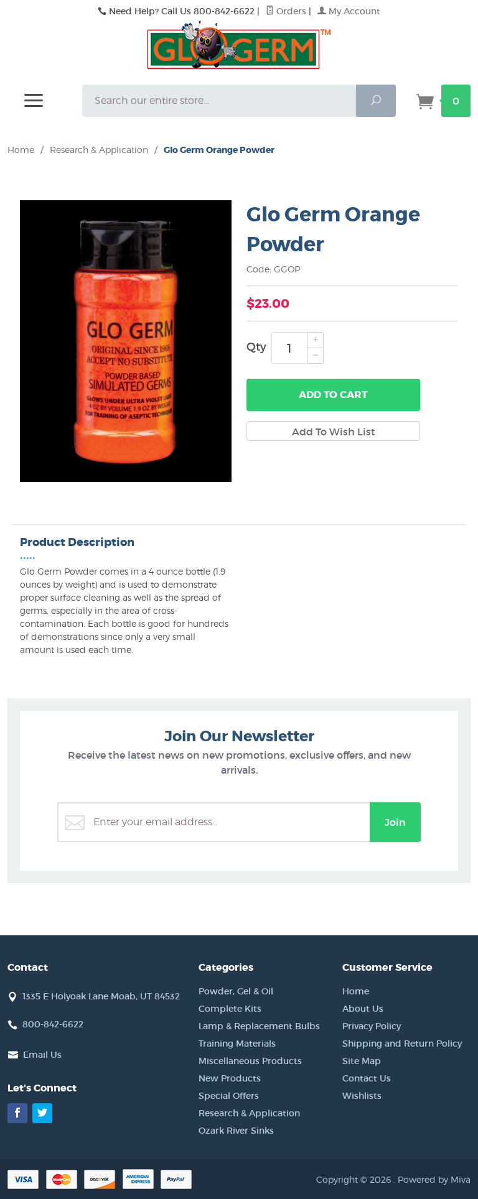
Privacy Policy (371, 1026)
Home (20, 149)
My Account (353, 11)
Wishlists (362, 1095)
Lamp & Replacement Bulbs (259, 1026)
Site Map (361, 1061)
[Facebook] (17, 1113)
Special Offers (229, 1095)
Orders (290, 11)
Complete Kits (230, 1008)
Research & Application (249, 1113)
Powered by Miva (434, 1179)
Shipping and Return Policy (402, 1043)
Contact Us (366, 1078)
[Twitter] (42, 1113)
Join (395, 822)
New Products (230, 1078)
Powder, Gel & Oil (236, 991)
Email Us (42, 1054)
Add (333, 394)
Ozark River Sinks (236, 1130)
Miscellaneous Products (250, 1061)
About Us (362, 1008)
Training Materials (237, 1043)
